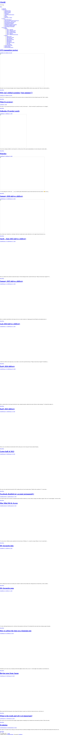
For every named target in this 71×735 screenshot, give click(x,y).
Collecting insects (7, 10)
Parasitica (6, 16)
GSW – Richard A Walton (11, 32)
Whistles (5, 28)
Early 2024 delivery (7, 366)
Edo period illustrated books (9, 22)
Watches (3, 154)
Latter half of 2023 (7, 451)
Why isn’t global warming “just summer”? (16, 93)
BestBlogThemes (10, 734)
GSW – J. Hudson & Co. (11, 31)
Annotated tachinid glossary (9, 14)
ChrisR (2, 2)
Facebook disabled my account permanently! (17, 494)
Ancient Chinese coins (8, 45)
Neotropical (6, 13)
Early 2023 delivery (7, 409)
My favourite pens (7, 588)
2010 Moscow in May (10, 42)
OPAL (5, 15)
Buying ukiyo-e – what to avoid (10, 21)
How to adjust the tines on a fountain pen (15, 631)
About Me (4, 8)
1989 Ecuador (9, 36)
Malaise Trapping (7, 12)
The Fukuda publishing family (9, 25)
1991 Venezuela (9, 38)
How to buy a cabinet (8, 17)
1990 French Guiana (10, 37)
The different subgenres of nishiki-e (10, 24)
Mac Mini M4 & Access (9, 503)
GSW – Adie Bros (10, 29)
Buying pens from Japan (9, 673)
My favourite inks (7, 546)
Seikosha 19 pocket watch (9, 111)
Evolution (3, 725)
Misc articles (4, 27)
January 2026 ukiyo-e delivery (11, 196)
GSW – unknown (10, 33)
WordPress (20, 734)
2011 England (9, 44)
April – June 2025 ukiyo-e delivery (13, 239)
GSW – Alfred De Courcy (11, 30)
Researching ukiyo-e (8, 19)
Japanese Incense (7, 46)
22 (2, 732)
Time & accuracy (6, 102)
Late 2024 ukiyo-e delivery (10, 324)
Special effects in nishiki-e (9, 23)
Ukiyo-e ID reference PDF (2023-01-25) (11, 20)
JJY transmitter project (9, 50)
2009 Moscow (9, 41)
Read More (2, 99)
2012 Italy (8, 43)
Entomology (4, 9)
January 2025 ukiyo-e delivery (11, 281)
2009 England (9, 40)
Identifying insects (7, 11)
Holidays (6, 35)
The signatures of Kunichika (9, 26)
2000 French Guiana (10, 39)
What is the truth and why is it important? (16, 716)
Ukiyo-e (3, 18)
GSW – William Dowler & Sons (12, 34)
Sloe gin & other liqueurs (8, 47)
